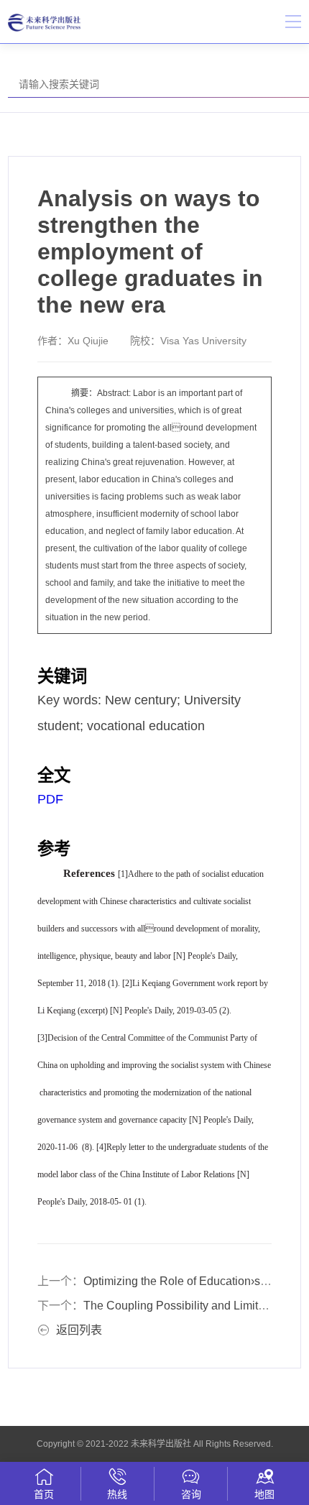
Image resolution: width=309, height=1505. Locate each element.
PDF (50, 799)
